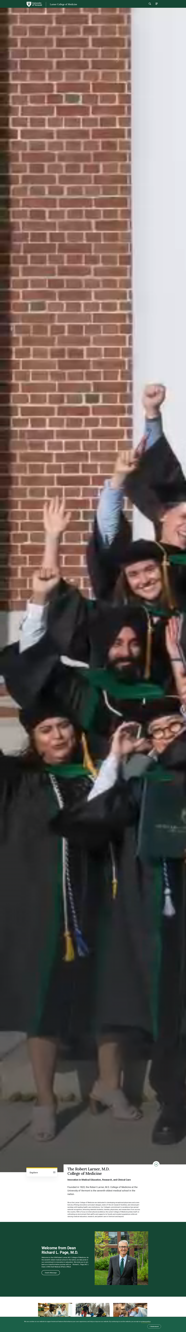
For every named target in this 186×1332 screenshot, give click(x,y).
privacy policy (145, 1321)
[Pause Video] (156, 1164)
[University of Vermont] (21, 6)
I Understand (154, 1326)
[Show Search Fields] (149, 3)
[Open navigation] (54, 1172)
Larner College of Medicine (63, 4)
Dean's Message (51, 1273)
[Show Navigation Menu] (156, 3)
